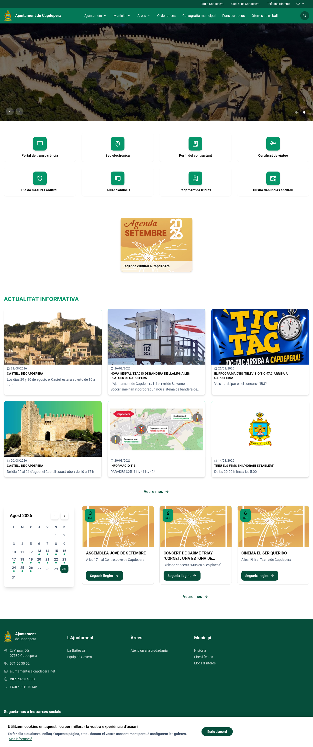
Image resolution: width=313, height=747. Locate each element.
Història (200, 650)
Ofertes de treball (265, 16)
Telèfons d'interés (278, 4)
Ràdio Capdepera (212, 4)
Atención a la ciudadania (149, 650)
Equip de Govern (79, 657)
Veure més (156, 491)
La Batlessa (76, 650)
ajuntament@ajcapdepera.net (32, 671)
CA (300, 4)
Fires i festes (203, 657)
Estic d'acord (217, 732)
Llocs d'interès (205, 663)
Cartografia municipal (198, 16)
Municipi (122, 16)
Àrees (143, 16)
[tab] (296, 112)
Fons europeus (233, 16)
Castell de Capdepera (245, 4)
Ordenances (166, 16)
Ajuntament (95, 16)
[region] (156, 72)
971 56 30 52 (20, 663)
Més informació (20, 739)
